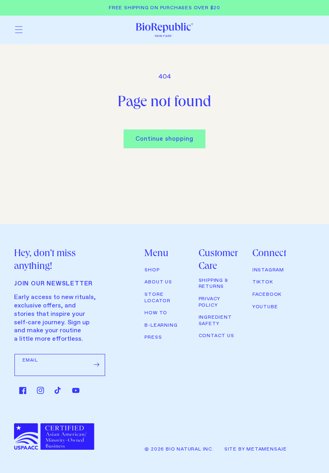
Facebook (267, 294)
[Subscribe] (96, 365)
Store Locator (157, 297)
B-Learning (160, 325)
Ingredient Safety (215, 320)
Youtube (265, 307)
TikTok (262, 282)
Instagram (268, 270)
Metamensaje (266, 449)
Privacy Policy (210, 302)
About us (158, 282)
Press (153, 337)
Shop (151, 270)
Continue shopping (164, 139)
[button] (19, 29)
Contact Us (216, 336)
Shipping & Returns (213, 283)
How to (155, 313)
